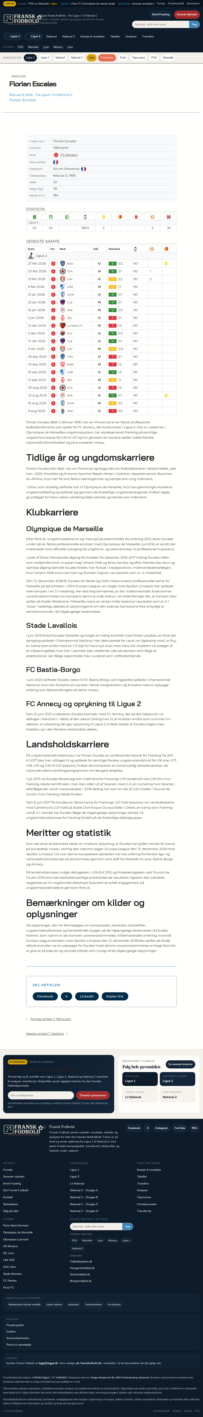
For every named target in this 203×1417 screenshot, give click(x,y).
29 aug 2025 (37, 388)
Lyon (46, 47)
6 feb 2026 (36, 287)
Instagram (161, 1128)
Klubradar (73, 1304)
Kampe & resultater (92, 36)
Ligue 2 (35, 36)
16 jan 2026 (36, 310)
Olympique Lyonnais (16, 1239)
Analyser (131, 36)
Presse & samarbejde (18, 1344)
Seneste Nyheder (187, 14)
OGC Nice (9, 1266)
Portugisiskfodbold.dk (82, 1268)
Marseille (33, 47)
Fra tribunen (114, 1304)
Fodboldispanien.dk (81, 1261)
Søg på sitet (10, 1210)
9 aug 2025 (36, 411)
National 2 (68, 36)
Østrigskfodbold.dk (81, 1281)
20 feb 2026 (37, 271)
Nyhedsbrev (193, 3)
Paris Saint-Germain (16, 1225)
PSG (20, 47)
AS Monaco (10, 1246)
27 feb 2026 (37, 263)
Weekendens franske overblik (24, 1304)
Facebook (45, 996)
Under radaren (54, 1304)
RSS (194, 1128)
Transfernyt (107, 57)
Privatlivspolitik (176, 3)
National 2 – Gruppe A (84, 1190)
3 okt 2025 (36, 349)
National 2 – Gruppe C (84, 1204)
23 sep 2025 (37, 364)
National (51, 36)
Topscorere (138, 57)
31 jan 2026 (36, 294)
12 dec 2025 (37, 325)
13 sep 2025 (37, 380)
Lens (70, 47)
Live (91, 57)
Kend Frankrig (160, 14)
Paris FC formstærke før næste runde (88, 3)
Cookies (11, 1331)
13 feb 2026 (36, 279)
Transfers (148, 36)
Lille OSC (9, 1259)
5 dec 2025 (36, 333)
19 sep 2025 (37, 372)
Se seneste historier (180, 1064)
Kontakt (8, 1197)
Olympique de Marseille (18, 1232)
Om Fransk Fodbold (15, 1190)
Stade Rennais (12, 1273)
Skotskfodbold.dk (80, 1274)
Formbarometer (147, 1204)
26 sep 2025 (37, 356)
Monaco (58, 47)
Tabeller (115, 36)
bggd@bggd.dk (48, 1363)
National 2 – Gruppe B (84, 1197)
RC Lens (8, 1253)
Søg (194, 24)
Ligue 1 (15, 36)
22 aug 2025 (37, 395)
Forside (161, 3)
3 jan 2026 (36, 318)
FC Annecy (69, 155)
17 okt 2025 (36, 341)
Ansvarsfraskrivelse (17, 1338)
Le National (77, 1183)
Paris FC (8, 1287)
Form (123, 57)
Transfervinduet (93, 1304)
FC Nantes (10, 1280)
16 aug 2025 (37, 403)
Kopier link (115, 996)
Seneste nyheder (14, 1176)
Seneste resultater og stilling (141, 3)
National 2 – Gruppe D (84, 1210)
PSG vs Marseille (37, 3)
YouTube (179, 1128)
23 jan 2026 (37, 302)
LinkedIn (87, 996)
